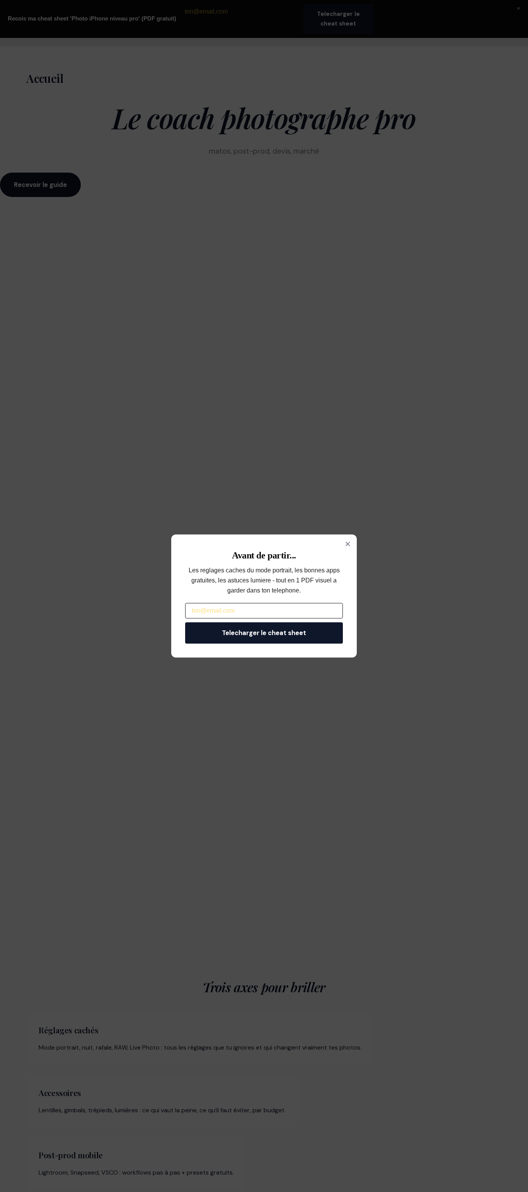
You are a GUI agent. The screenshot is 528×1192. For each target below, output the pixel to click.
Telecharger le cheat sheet (264, 633)
